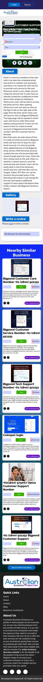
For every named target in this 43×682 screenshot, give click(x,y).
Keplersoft (18, 679)
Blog (5, 607)
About (6, 600)
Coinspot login (13, 435)
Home (6, 596)
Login (14, 5)
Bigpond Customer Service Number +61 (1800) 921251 (21, 333)
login (11, 224)
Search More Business (21, 567)
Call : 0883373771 (33, 456)
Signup (27, 5)
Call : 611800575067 (32, 509)
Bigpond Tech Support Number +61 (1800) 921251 (21, 385)
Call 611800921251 (26, 57)
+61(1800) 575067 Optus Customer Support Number (19, 486)
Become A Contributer (13, 610)
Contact (6, 603)
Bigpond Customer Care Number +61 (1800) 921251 (21, 280)
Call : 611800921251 (32, 303)
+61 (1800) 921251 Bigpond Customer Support (21, 537)
